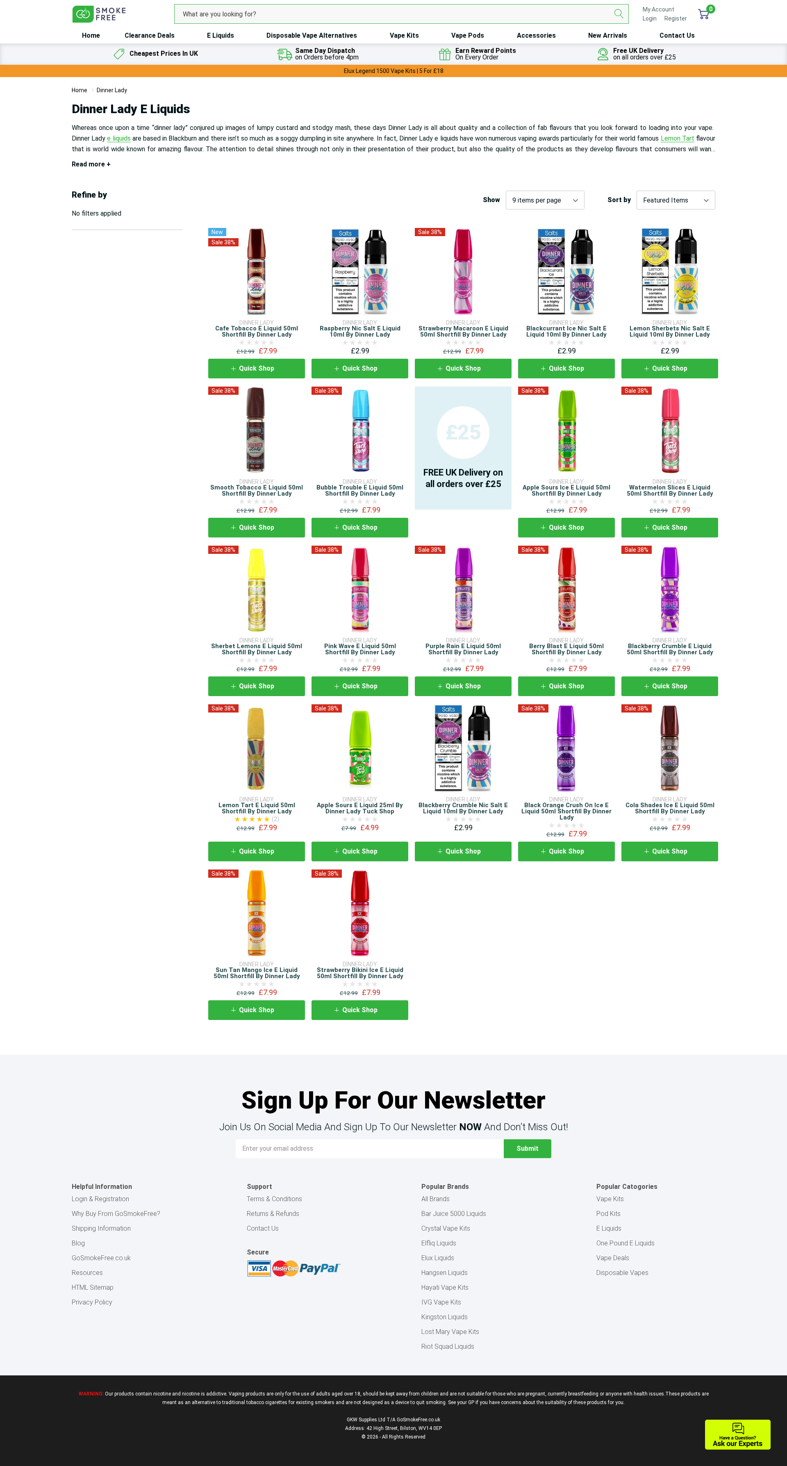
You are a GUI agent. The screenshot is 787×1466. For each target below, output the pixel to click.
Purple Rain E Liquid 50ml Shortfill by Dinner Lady (463, 649)
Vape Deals (612, 1258)
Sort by (619, 200)
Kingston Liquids (444, 1317)
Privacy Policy (92, 1302)
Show (491, 200)
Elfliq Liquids (438, 1243)
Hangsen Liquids (444, 1273)
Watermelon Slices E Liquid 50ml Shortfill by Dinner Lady (670, 490)
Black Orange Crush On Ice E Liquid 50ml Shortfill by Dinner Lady (566, 811)
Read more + (91, 164)
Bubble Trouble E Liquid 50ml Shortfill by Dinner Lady (359, 490)
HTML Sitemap (93, 1287)
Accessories (536, 35)
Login (650, 18)
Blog (78, 1243)
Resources (87, 1273)
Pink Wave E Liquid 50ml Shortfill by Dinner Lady (360, 649)
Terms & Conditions (274, 1199)
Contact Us (677, 35)
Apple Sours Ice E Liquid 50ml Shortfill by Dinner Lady (566, 490)
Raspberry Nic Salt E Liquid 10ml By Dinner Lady (360, 331)
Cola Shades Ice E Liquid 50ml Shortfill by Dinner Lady (670, 808)
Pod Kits (608, 1214)
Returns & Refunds (273, 1214)
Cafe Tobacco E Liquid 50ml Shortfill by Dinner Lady (256, 331)
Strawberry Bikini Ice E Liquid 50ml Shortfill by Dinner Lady (360, 973)
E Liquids (220, 35)
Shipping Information (101, 1228)
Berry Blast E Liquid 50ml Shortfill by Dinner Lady (566, 649)
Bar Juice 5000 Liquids (453, 1214)
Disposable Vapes (622, 1273)
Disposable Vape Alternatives (311, 35)
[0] (703, 14)
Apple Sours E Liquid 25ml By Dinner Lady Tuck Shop (360, 808)
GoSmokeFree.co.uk (101, 1258)
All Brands (435, 1199)
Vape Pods (467, 35)
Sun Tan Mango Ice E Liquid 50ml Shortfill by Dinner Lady (257, 973)
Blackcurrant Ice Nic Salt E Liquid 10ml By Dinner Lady (566, 331)
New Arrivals (607, 35)
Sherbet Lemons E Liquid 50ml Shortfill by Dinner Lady (256, 649)
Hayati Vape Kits (445, 1287)
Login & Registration (100, 1199)
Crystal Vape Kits (445, 1228)
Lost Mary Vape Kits (450, 1332)
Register (675, 18)
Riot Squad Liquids (447, 1346)
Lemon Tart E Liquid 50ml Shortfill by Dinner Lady (256, 808)
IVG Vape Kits (441, 1302)
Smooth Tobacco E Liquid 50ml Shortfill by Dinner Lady (256, 490)
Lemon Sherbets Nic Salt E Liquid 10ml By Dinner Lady (670, 331)
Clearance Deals (150, 35)
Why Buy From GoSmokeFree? (116, 1214)
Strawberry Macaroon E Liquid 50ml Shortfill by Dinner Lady (463, 331)
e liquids (118, 138)
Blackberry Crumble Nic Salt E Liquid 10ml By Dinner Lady (463, 808)
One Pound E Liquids (625, 1243)
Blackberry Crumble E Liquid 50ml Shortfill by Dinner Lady (670, 649)
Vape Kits (404, 35)
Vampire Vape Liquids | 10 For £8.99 (394, 71)
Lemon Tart (677, 138)
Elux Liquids (437, 1258)
